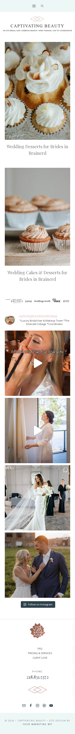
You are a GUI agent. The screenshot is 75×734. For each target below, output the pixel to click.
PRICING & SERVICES (40, 653)
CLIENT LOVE (40, 658)
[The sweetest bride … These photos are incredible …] (37, 497)
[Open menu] (34, 6)
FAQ (40, 648)
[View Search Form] (42, 6)
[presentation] (37, 91)
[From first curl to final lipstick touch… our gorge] (37, 565)
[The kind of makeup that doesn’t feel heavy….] (37, 363)
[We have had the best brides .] (37, 430)
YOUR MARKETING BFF (37, 724)
